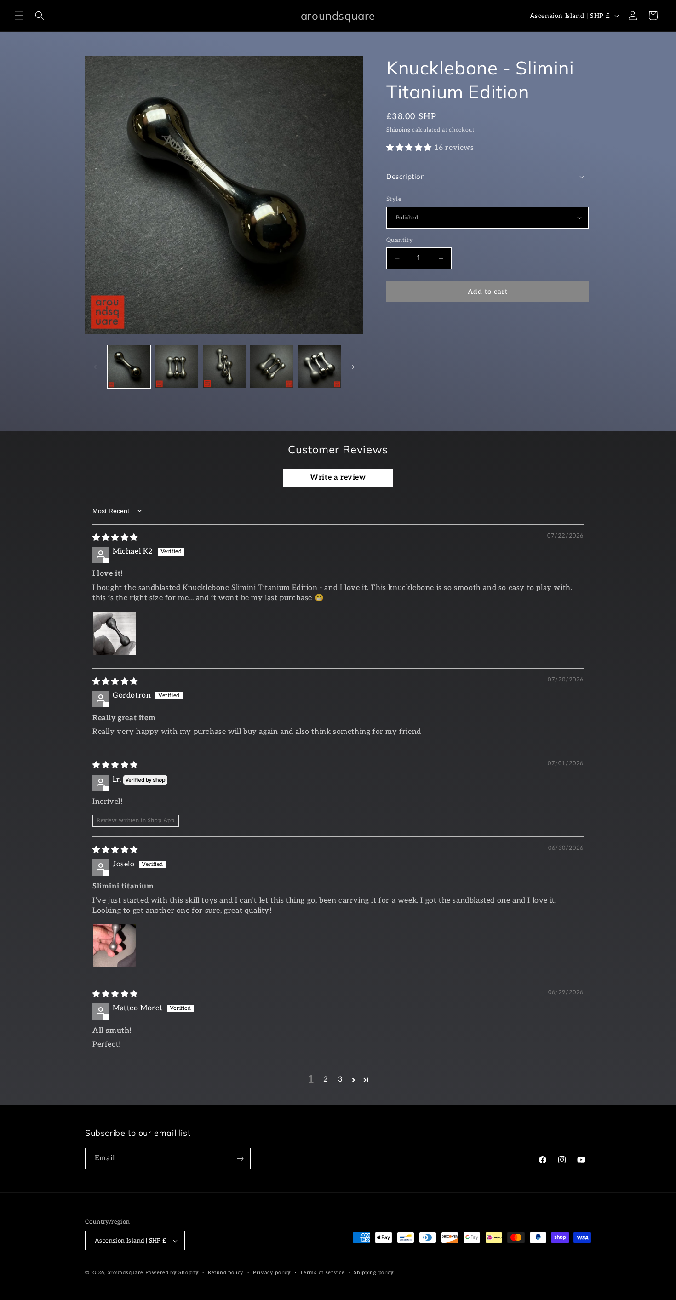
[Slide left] (95, 367)
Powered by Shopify (172, 1273)
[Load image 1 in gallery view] (129, 366)
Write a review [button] (338, 477)
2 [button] (325, 1079)
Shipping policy (374, 1273)
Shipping (398, 129)
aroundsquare (125, 1273)
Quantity (399, 240)
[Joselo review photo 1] (114, 945)
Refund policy (226, 1273)
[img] (115, 537)
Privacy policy (272, 1273)
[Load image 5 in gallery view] (319, 366)
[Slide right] (353, 367)
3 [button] (340, 1079)
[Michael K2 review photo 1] (114, 633)
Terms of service (322, 1273)
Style (393, 199)
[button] (19, 16)
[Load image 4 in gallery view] (271, 366)
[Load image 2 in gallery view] (176, 366)
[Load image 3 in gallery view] (224, 366)
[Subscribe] (240, 1158)
